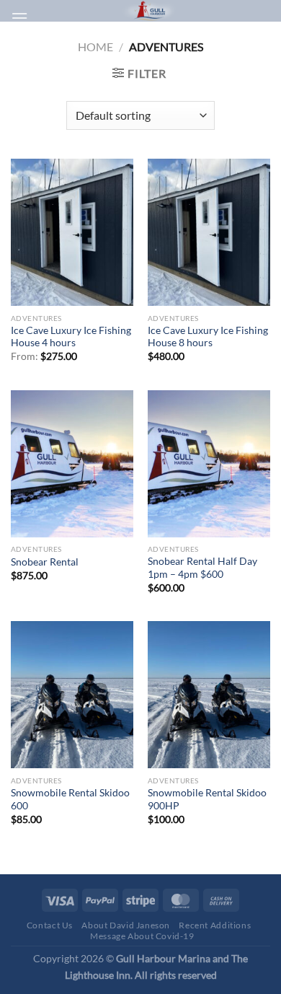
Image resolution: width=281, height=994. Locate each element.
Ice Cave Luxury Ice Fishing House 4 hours (71, 337)
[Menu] (19, 17)
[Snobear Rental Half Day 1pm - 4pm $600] (209, 463)
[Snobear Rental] (72, 463)
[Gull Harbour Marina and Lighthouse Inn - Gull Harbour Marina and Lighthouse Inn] (149, 11)
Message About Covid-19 (142, 936)
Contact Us (50, 925)
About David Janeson (125, 925)
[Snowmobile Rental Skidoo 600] (72, 694)
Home (95, 46)
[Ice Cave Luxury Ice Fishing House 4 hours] (72, 232)
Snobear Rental (45, 562)
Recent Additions (215, 925)
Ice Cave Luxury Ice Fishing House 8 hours (208, 337)
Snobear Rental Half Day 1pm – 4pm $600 (202, 567)
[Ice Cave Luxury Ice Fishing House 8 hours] (209, 232)
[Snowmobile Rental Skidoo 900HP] (209, 694)
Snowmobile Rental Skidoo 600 (70, 799)
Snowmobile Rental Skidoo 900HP (207, 799)
